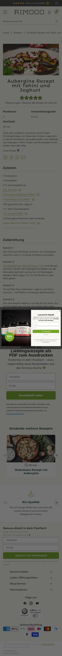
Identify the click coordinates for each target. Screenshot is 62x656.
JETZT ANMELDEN (45, 331)
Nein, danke (46, 334)
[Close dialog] (59, 311)
